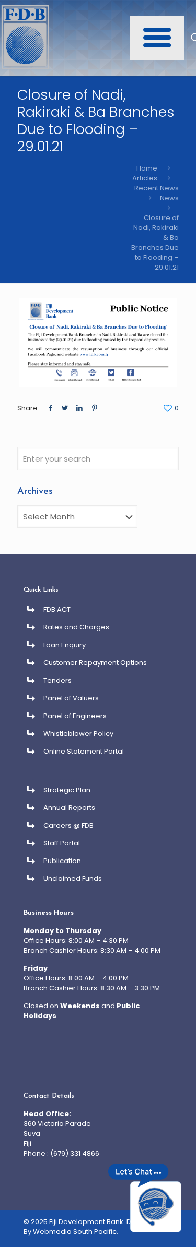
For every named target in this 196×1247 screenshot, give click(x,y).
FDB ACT (57, 609)
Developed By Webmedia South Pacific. (94, 1227)
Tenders (57, 680)
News (169, 198)
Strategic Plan (66, 790)
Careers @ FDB (68, 825)
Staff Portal (61, 843)
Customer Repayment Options (95, 663)
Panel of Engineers (75, 716)
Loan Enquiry (64, 645)
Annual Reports (69, 808)
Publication (62, 861)
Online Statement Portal (83, 751)
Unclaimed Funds (72, 878)
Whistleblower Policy (78, 733)
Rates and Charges (76, 627)
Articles (144, 178)
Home (146, 168)
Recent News (156, 188)
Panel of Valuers (71, 698)
